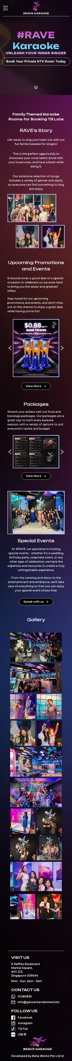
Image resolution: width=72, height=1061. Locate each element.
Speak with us (33, 601)
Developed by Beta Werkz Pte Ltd (36, 1056)
